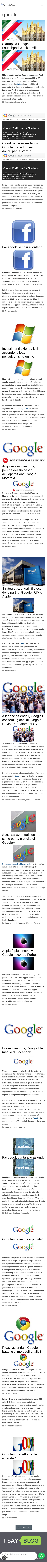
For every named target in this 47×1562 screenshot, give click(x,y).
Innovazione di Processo (15, 800)
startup (19, 84)
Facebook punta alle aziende (23, 1157)
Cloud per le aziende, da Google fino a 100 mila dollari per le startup (20, 147)
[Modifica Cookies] (4, 1557)
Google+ (18, 776)
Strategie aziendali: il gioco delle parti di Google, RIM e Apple (22, 592)
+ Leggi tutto (23, 1527)
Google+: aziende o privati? (22, 1239)
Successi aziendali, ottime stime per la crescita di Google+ (21, 838)
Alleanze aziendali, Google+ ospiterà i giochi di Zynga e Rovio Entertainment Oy (23, 720)
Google (23, 644)
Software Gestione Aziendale (17, 1213)
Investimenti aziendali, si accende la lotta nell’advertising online (20, 352)
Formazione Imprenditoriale (16, 102)
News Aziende (11, 311)
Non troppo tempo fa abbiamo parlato (17, 864)
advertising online (21, 409)
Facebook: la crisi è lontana (22, 247)
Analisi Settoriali (11, 429)
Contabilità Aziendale (13, 1426)
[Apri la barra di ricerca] (34, 5)
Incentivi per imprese (13, 209)
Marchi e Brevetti (33, 800)
